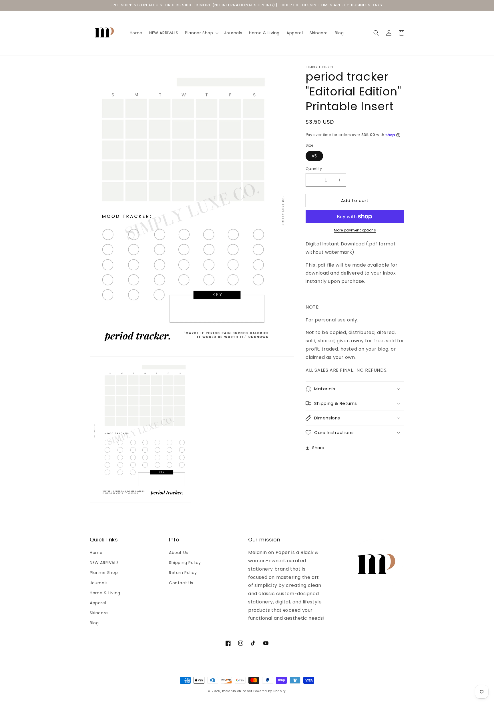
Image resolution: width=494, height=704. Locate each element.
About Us (178, 552)
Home (96, 552)
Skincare (99, 613)
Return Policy (183, 572)
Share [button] (318, 448)
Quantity (314, 168)
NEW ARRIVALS (104, 562)
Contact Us (181, 583)
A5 (314, 156)
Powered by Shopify (269, 691)
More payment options (355, 230)
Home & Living (105, 593)
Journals (99, 583)
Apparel (98, 603)
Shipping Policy (185, 562)
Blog (94, 623)
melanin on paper (237, 691)
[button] (201, 33)
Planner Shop (104, 572)
